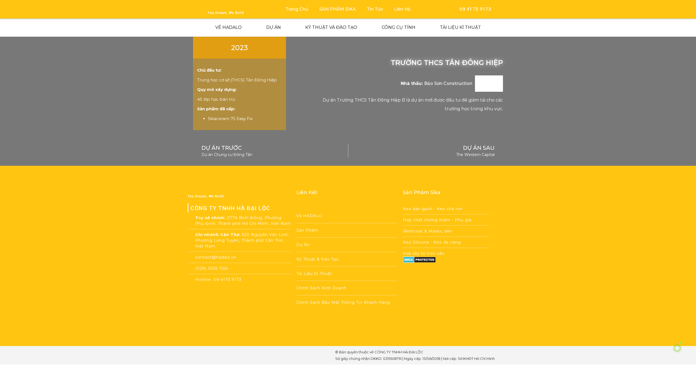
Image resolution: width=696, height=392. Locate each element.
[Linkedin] (243, 355)
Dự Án (273, 27)
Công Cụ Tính (398, 27)
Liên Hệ (402, 9)
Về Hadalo (228, 27)
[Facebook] (204, 355)
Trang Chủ (296, 9)
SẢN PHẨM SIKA (337, 9)
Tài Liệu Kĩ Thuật (460, 27)
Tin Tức (375, 9)
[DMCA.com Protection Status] (419, 261)
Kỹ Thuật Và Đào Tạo (331, 27)
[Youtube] (217, 355)
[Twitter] (230, 355)
